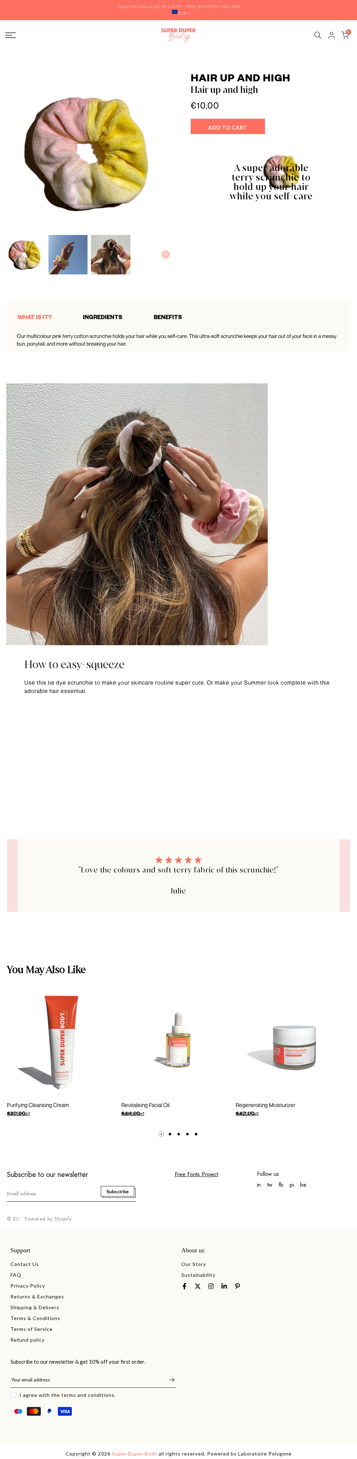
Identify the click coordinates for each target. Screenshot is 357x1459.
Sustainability (198, 1275)
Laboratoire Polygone (265, 1454)
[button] (165, 254)
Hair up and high (224, 90)
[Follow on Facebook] (184, 1286)
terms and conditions (87, 1395)
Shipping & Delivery (34, 1307)
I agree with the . (68, 1395)
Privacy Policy (27, 1286)
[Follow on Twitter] (198, 1286)
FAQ (15, 1275)
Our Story (193, 1264)
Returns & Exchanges (37, 1296)
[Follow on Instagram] (211, 1286)
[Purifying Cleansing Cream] (64, 1040)
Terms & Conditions (35, 1318)
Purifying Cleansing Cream (38, 1104)
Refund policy (27, 1340)
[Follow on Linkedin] (224, 1286)
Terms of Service (31, 1329)
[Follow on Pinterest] (237, 1286)
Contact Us (24, 1264)
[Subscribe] (168, 1380)
